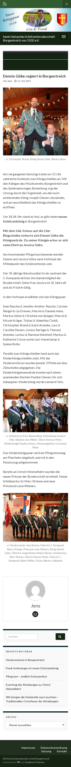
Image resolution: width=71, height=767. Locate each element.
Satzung (46, 751)
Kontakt (62, 751)
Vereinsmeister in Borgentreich (25, 660)
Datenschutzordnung (54, 747)
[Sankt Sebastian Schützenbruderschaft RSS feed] (5, 3)
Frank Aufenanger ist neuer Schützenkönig (32, 668)
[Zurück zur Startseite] (35, 20)
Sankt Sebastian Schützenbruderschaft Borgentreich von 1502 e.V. (29, 38)
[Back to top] (62, 758)
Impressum (28, 747)
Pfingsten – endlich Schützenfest (26, 676)
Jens (9, 80)
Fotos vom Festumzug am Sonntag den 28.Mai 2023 (35, 65)
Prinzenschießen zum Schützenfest (37, 55)
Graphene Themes (35, 762)
